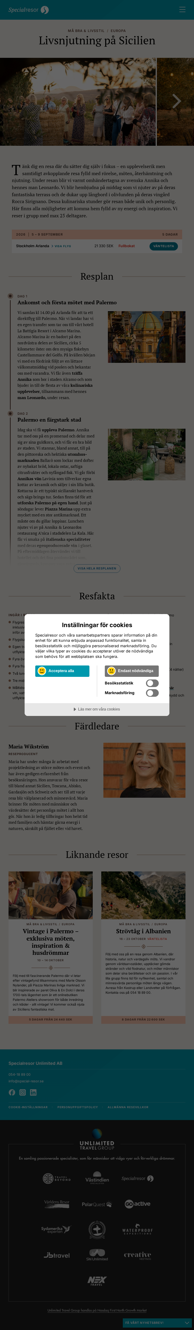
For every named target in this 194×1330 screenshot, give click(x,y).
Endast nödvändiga (135, 671)
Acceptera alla (61, 671)
